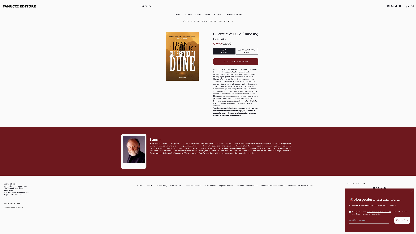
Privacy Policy (161, 185)
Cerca (139, 185)
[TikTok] (396, 6)
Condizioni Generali (193, 185)
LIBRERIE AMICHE (233, 15)
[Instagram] (392, 6)
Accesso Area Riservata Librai (273, 185)
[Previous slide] (3, 127)
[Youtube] (400, 6)
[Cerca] (143, 6)
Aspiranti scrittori (226, 185)
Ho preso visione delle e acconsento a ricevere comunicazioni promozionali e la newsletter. (380, 213)
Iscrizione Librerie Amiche (247, 185)
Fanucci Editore (10, 184)
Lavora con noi (210, 185)
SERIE (198, 15)
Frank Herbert (197, 21)
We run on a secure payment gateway (13, 207)
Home (185, 21)
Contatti (149, 185)
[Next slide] (412, 127)
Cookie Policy (175, 185)
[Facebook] (388, 6)
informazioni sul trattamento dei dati (379, 212)
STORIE (217, 15)
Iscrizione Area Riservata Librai (300, 185)
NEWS (207, 15)
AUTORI (188, 15)
